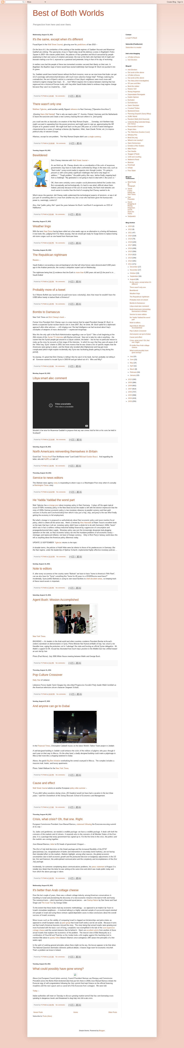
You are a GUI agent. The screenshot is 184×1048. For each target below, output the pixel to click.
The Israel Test (47, 903)
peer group (66, 923)
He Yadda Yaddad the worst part (54, 500)
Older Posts (112, 1012)
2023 (130, 226)
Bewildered (40, 155)
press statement (98, 867)
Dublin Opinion (133, 97)
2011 (130, 264)
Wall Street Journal (55, 45)
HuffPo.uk (48, 459)
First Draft (131, 165)
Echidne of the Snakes (136, 146)
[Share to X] (74, 96)
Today (35, 991)
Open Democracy (134, 143)
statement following (84, 824)
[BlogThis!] (72, 96)
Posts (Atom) (47, 1016)
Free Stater (132, 171)
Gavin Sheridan (133, 105)
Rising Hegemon (134, 92)
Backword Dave (133, 111)
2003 (130, 401)
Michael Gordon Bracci (89, 457)
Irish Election (132, 60)
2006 (130, 392)
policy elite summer (77, 788)
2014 (130, 255)
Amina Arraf (47, 457)
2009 (130, 382)
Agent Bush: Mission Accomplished (56, 599)
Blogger (102, 1031)
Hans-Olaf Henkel (47, 114)
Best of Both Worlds (68, 13)
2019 (130, 239)
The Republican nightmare (50, 254)
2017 (130, 245)
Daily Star (37, 680)
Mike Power (132, 149)
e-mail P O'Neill (131, 38)
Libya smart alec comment (50, 378)
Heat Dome (48, 231)
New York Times (39, 636)
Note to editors (42, 568)
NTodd (130, 168)
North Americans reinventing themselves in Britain (65, 451)
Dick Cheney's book (56, 317)
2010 (130, 379)
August (133, 279)
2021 (130, 233)
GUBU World (132, 116)
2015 (130, 251)
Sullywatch (132, 216)
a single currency (94, 137)
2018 (130, 242)
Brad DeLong (133, 138)
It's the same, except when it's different (58, 39)
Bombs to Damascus (46, 312)
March (132, 369)
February (133, 372)
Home (75, 1012)
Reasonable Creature (136, 126)
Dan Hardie (132, 151)
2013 (130, 258)
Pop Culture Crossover (47, 674)
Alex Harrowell (85, 523)
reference (74, 109)
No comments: (60, 96)
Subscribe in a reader (133, 47)
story (56, 483)
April (132, 366)
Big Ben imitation (53, 761)
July (131, 356)
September (134, 276)
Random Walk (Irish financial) (138, 119)
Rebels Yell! (132, 89)
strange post (54, 505)
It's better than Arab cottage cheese (56, 890)
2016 (130, 248)
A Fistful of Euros (134, 57)
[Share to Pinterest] (79, 96)
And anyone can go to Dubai (51, 706)
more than (80, 272)
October (133, 273)
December (134, 267)
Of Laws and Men (134, 83)
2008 (130, 386)
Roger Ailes (132, 129)
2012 (130, 261)
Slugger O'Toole (133, 154)
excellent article (92, 930)
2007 (130, 389)
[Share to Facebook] (77, 96)
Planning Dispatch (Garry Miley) (139, 114)
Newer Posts (38, 1012)
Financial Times (44, 746)
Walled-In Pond (133, 160)
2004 (130, 398)
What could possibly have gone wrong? (58, 968)
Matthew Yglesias (40, 109)
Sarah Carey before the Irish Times (132, 191)
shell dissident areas (94, 579)
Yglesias (58, 543)
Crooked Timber (134, 108)
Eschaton (131, 100)
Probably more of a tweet (49, 289)
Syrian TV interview (55, 337)
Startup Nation (92, 900)
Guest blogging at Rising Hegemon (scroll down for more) (132, 208)
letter (52, 844)
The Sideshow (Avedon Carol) (139, 132)
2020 (130, 236)
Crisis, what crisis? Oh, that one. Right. (58, 819)
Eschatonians (133, 103)
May (131, 363)
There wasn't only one (47, 104)
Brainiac (131, 162)
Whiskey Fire (132, 135)
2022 (130, 229)
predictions (81, 45)
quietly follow (55, 938)
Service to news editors (48, 477)
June (132, 360)
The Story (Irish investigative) (138, 81)
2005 (130, 395)
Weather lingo (42, 226)
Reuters (36, 260)
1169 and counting (134, 157)
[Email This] (69, 96)
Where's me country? (135, 140)
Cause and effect (44, 783)
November (134, 270)
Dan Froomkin (131, 198)
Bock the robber (133, 86)
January (133, 375)
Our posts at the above (136, 72)
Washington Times (41, 485)
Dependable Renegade (136, 94)
